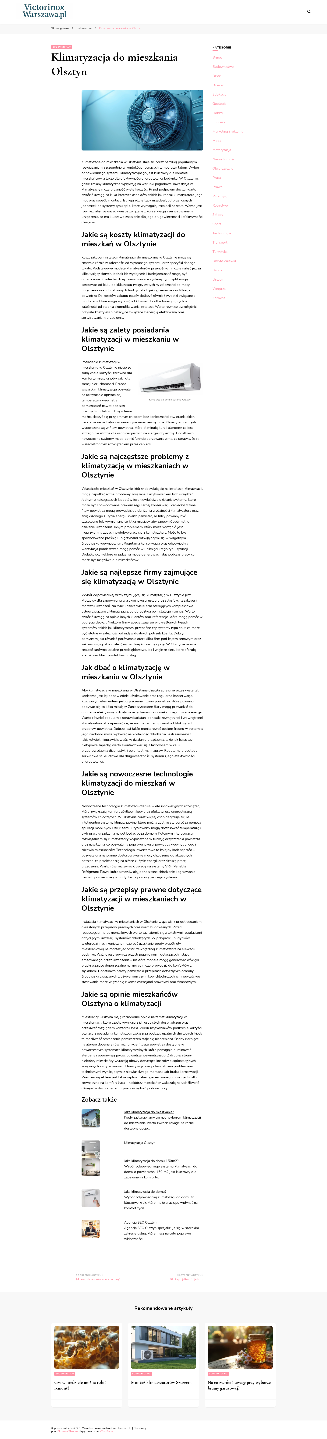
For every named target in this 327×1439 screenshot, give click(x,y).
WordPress (106, 1431)
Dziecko (218, 85)
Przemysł (220, 196)
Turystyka (220, 251)
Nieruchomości (224, 159)
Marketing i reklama (228, 131)
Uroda (217, 270)
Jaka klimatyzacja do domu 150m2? (151, 1161)
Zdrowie (219, 298)
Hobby (218, 113)
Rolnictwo (220, 205)
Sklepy (218, 214)
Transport (220, 242)
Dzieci (217, 76)
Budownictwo (62, 47)
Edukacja (219, 94)
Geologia (219, 103)
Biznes (217, 57)
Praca (217, 177)
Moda (217, 140)
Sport (217, 224)
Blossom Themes (68, 1431)
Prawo (218, 187)
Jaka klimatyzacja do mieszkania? (149, 1112)
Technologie (222, 233)
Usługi (218, 279)
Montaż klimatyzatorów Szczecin (161, 1382)
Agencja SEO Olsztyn (140, 1222)
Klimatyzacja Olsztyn (139, 1142)
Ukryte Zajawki (224, 261)
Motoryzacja (222, 150)
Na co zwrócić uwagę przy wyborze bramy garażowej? (239, 1385)
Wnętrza (219, 288)
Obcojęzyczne (223, 168)
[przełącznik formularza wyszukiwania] (309, 11)
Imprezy (219, 122)
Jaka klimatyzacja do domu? (145, 1191)
